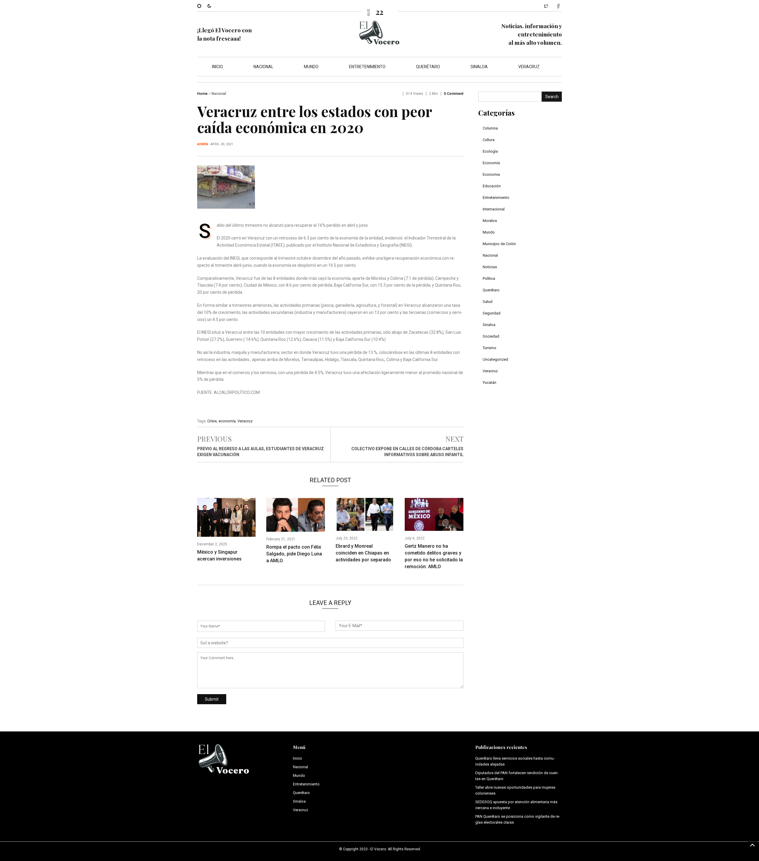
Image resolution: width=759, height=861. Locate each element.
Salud (487, 301)
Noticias (490, 267)
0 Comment (453, 94)
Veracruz (529, 66)
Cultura (489, 140)
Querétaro (428, 66)
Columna (490, 128)
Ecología (490, 151)
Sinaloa (479, 66)
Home (202, 94)
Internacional (494, 209)
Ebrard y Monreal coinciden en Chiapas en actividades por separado (363, 553)
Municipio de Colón (499, 244)
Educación (492, 186)
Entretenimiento (367, 66)
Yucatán (489, 382)
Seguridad (491, 313)
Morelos (490, 220)
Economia (491, 174)
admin (202, 144)
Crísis (212, 421)
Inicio (217, 66)
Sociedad (491, 336)
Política (489, 278)
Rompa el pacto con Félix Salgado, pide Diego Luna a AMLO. (294, 553)
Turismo (489, 348)
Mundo (311, 66)
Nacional (263, 66)
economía (227, 421)
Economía (491, 163)
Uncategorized (495, 359)
